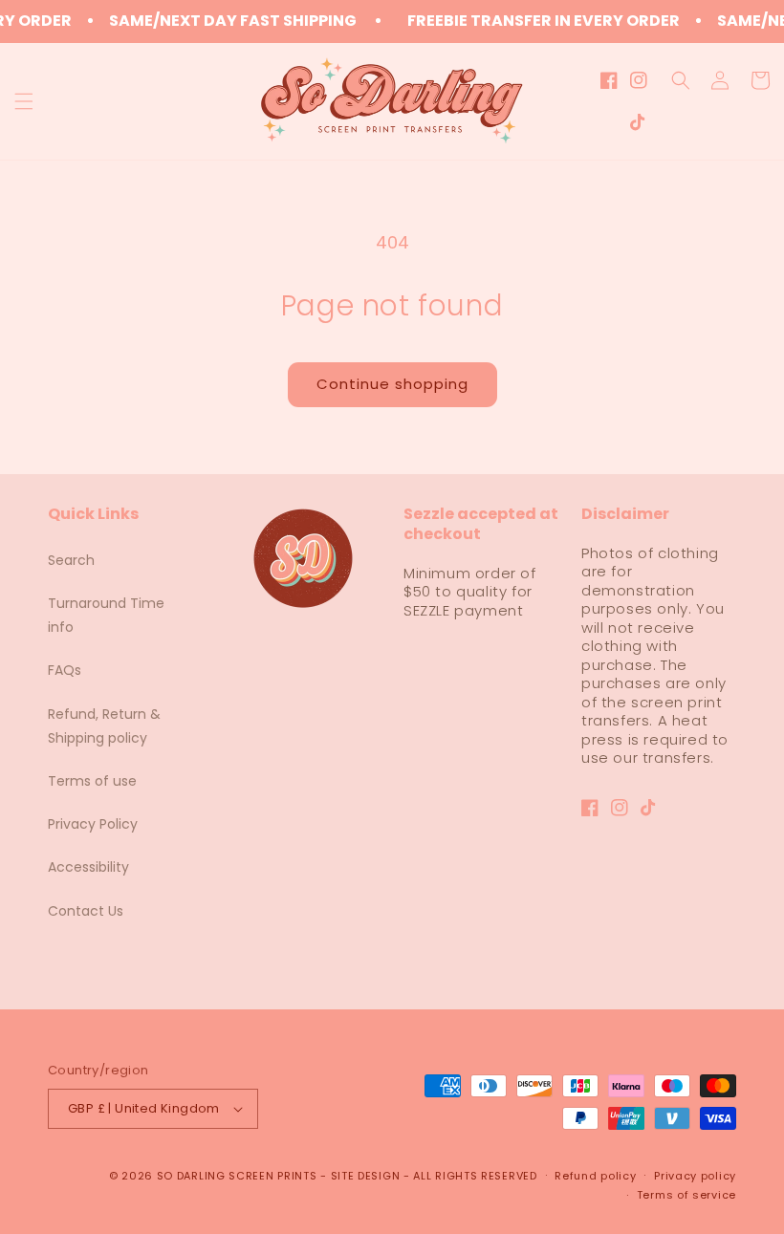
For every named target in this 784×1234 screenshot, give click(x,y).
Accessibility (88, 867)
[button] (24, 101)
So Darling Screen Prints (237, 1175)
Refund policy (595, 1175)
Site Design (366, 1175)
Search (71, 560)
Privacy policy (695, 1175)
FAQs (64, 670)
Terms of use (92, 780)
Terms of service (686, 1194)
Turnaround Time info (106, 615)
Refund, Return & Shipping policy (104, 725)
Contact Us (85, 910)
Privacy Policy (93, 823)
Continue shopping (392, 384)
